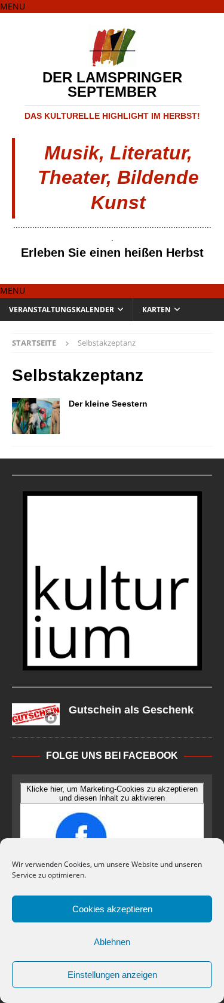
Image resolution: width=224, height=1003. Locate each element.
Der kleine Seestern (108, 403)
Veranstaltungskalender (61, 309)
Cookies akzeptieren (112, 909)
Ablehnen (112, 942)
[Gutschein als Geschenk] (36, 714)
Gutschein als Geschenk (131, 710)
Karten (156, 309)
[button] (12, 6)
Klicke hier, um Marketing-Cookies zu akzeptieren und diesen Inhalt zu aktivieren (112, 793)
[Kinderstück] (36, 416)
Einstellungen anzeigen (112, 975)
